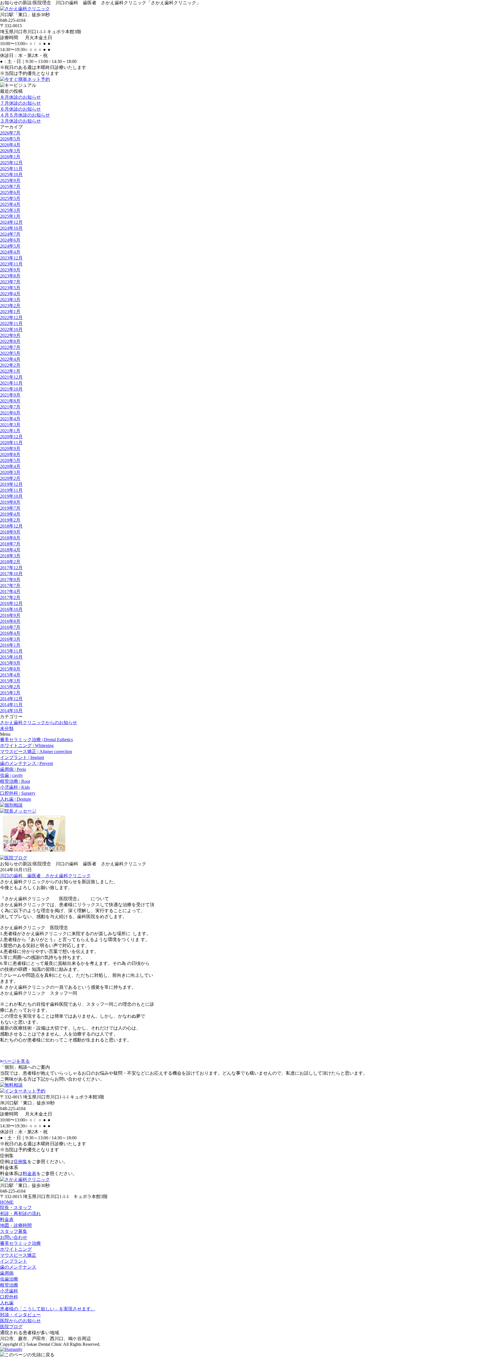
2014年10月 (11, 710)
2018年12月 (11, 526)
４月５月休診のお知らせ (25, 115)
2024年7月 (10, 234)
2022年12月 (11, 317)
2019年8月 (10, 502)
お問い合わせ (13, 1237)
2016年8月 (10, 621)
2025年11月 (11, 168)
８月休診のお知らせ (20, 97)
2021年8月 (10, 400)
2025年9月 (10, 180)
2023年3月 (10, 299)
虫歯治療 (9, 1279)
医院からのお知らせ (20, 1320)
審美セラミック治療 (20, 1243)
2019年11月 (11, 490)
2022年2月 (10, 365)
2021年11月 (11, 383)
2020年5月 (10, 460)
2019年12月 (11, 484)
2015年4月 (10, 674)
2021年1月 (10, 430)
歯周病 (7, 1273)
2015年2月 (10, 686)
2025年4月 (10, 204)
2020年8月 (10, 454)
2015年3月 (10, 680)
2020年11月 (11, 442)
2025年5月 (10, 198)
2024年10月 (11, 228)
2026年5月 (10, 138)
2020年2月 (10, 478)
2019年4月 (10, 514)
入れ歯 (7, 1302)
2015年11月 (11, 651)
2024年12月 (11, 222)
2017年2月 (10, 597)
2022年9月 (10, 335)
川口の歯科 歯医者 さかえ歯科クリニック (45, 875)
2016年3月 (10, 639)
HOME (7, 1202)
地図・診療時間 (16, 1225)
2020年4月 (10, 466)
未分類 (7, 728)
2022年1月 (10, 371)
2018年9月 (10, 532)
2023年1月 (10, 311)
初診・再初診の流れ (20, 1213)
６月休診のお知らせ (20, 109)
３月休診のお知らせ (20, 121)
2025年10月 (11, 174)
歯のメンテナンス (18, 1267)
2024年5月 (10, 246)
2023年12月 (11, 258)
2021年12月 (11, 377)
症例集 (20, 1161)
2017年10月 (11, 573)
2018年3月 (10, 555)
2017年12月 (11, 567)
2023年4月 (10, 293)
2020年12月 (11, 436)
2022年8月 (10, 341)
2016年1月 (10, 645)
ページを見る (16, 1061)
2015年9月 (10, 663)
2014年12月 (11, 698)
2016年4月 (10, 633)
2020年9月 (10, 448)
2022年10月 (11, 329)
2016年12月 (11, 603)
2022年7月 (10, 347)
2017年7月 (10, 585)
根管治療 (9, 1285)
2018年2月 (10, 561)
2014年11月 (11, 704)
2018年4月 (10, 549)
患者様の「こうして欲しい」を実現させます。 (47, 1308)
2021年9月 (10, 395)
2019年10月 (11, 496)
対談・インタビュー (20, 1314)
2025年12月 (11, 162)
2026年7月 (10, 132)
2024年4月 (10, 252)
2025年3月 (10, 210)
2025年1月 (10, 216)
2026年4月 (10, 144)
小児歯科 (9, 1291)
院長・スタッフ (16, 1207)
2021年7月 (10, 406)
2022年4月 (10, 359)
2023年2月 (10, 305)
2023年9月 (10, 269)
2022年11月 (11, 323)
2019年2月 (10, 520)
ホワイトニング (16, 1249)
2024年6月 (10, 240)
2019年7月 (10, 508)
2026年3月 (10, 150)
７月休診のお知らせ (20, 103)
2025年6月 (10, 192)
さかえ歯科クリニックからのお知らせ (38, 722)
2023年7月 (10, 281)
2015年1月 (10, 692)
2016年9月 (10, 615)
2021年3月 (10, 424)
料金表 (29, 1173)
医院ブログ (11, 1326)
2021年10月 (11, 389)
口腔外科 (9, 1296)
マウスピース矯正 (18, 1255)
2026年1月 (10, 156)
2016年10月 (11, 609)
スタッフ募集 (13, 1231)
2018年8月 (10, 537)
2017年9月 (10, 579)
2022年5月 (10, 353)
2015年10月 (11, 657)
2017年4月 (10, 591)
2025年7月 (10, 186)
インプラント (13, 1261)
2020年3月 (10, 472)
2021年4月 (10, 418)
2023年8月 (10, 275)
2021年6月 (10, 412)
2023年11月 (11, 264)
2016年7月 (10, 627)
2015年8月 (10, 669)
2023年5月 (10, 287)
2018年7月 (10, 543)
